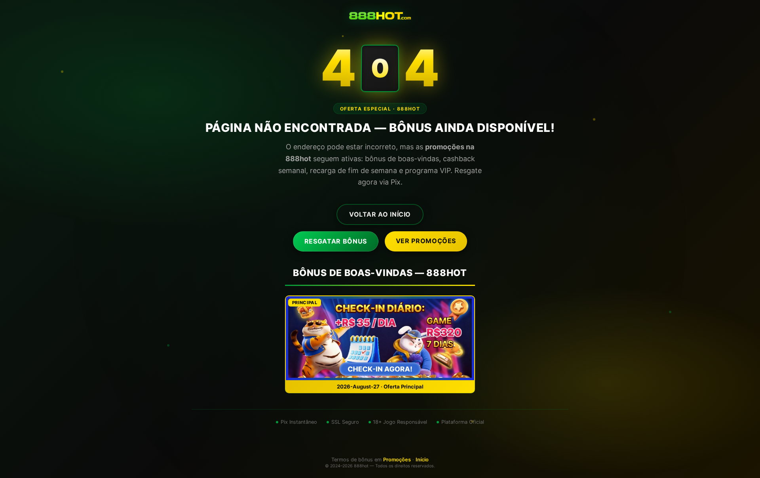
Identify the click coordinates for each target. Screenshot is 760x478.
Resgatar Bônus (335, 241)
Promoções (397, 460)
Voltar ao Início (380, 214)
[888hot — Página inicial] (380, 15)
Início (422, 460)
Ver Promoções (426, 241)
